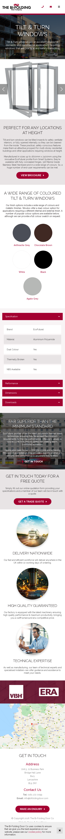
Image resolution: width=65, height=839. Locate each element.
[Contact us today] (51, 7)
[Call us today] (42, 7)
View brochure (31, 175)
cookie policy (35, 832)
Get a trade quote (31, 501)
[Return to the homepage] (18, 7)
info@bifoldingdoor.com (32, 798)
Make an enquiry (31, 809)
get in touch (33, 461)
